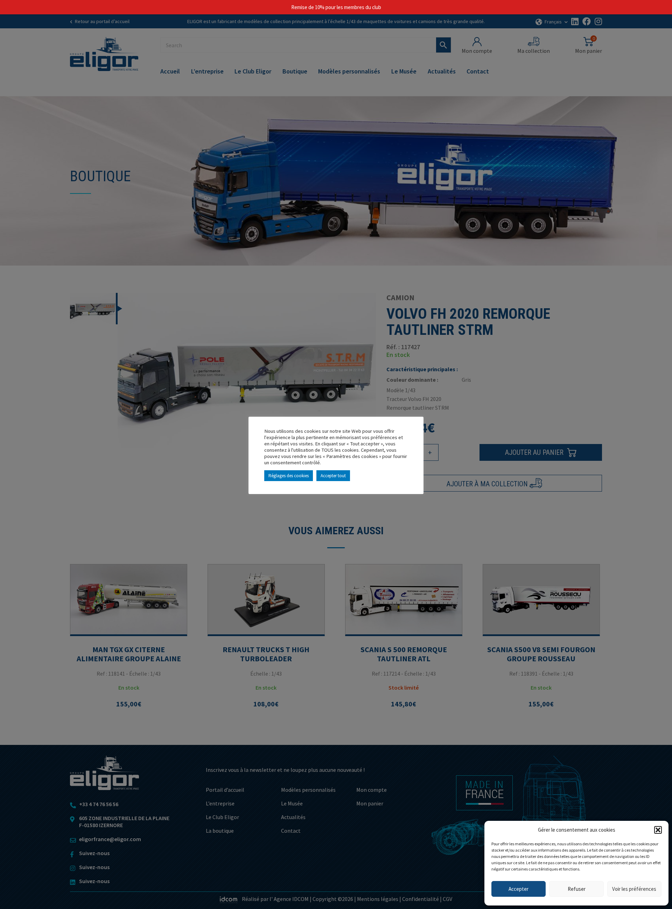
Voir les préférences (634, 889)
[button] (658, 829)
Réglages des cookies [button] (288, 476)
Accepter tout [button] (333, 476)
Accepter (518, 889)
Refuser (577, 889)
